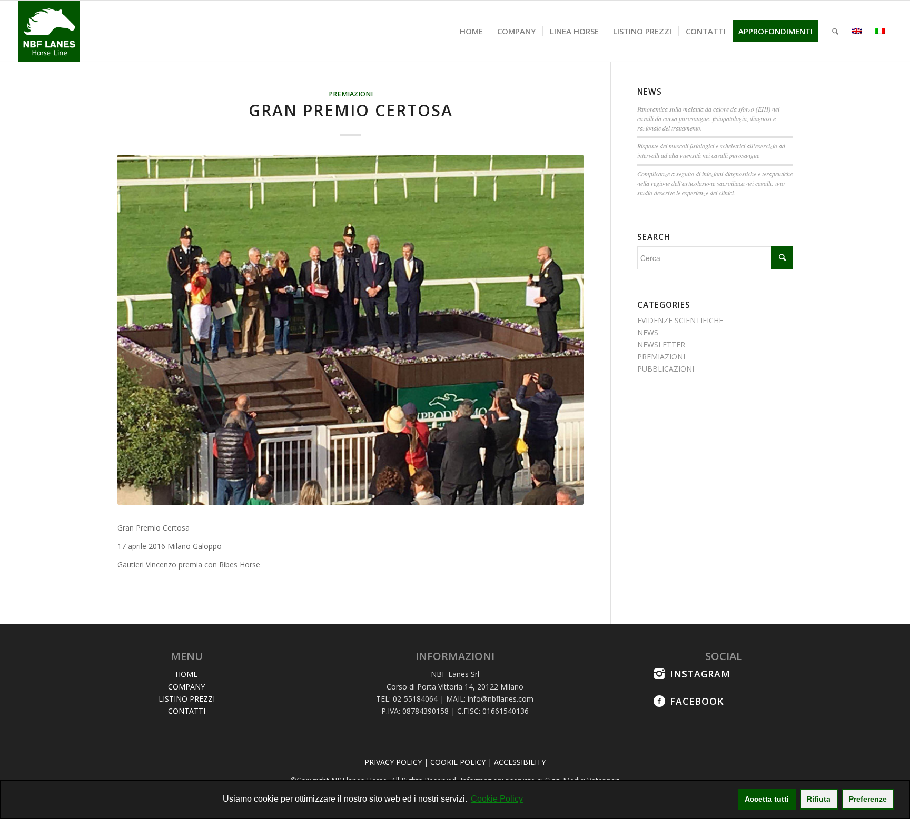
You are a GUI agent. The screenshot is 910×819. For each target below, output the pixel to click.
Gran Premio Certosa (351, 110)
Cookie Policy (497, 798)
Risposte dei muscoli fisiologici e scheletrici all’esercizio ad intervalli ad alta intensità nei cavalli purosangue (711, 150)
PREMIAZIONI (351, 93)
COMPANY (186, 687)
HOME (186, 674)
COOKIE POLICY (458, 762)
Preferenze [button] (868, 799)
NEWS (647, 332)
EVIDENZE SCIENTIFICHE (680, 320)
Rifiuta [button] (818, 799)
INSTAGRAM (700, 673)
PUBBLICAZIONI (665, 369)
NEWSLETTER (661, 344)
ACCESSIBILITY (520, 762)
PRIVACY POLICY (393, 762)
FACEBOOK (697, 701)
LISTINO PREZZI (187, 699)
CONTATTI (186, 711)
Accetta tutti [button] (767, 799)
